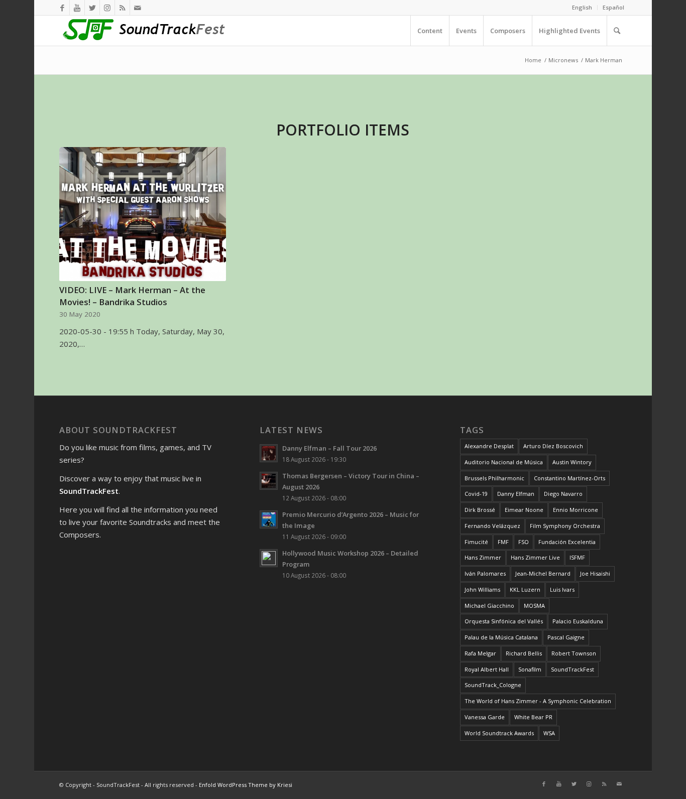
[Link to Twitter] (92, 7)
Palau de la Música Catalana (501, 637)
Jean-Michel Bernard (542, 573)
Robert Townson (573, 653)
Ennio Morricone (575, 509)
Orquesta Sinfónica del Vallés (504, 621)
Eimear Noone (524, 509)
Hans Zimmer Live (535, 557)
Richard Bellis (524, 653)
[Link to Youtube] (77, 7)
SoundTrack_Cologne (493, 685)
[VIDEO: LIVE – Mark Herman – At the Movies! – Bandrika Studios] (142, 214)
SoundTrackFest (572, 669)
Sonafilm (529, 669)
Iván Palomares (485, 573)
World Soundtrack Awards (499, 733)
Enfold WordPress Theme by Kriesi (245, 784)
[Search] (617, 31)
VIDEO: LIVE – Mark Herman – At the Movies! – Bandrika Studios (132, 295)
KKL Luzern (525, 589)
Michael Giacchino (489, 605)
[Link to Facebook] (62, 7)
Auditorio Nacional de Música (504, 462)
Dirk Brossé (480, 509)
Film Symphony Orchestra (565, 525)
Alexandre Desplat (489, 446)
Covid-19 (476, 493)
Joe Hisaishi (595, 573)
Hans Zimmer (483, 557)
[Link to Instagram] (107, 7)
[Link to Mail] (137, 7)
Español (613, 7)
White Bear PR (533, 717)
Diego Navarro (563, 493)
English (582, 7)
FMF (503, 542)
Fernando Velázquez (492, 525)
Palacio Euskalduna (577, 621)
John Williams (482, 589)
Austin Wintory (572, 462)
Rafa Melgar (480, 653)
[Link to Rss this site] (122, 7)
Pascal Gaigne (566, 637)
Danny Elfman (515, 493)
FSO (523, 542)
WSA (549, 733)
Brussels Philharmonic (494, 478)
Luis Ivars (562, 589)
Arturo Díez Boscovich (553, 446)
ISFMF (577, 557)
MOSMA (534, 605)
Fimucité (476, 542)
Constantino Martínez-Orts (569, 478)
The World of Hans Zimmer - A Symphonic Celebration (538, 701)
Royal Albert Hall (487, 669)
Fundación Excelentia (567, 542)
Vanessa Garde (485, 717)
